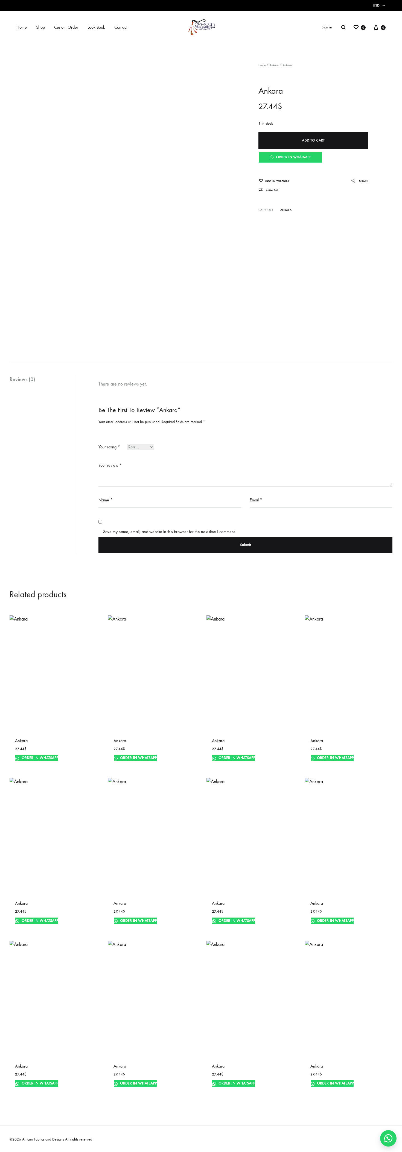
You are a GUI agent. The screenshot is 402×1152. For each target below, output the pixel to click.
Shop (40, 27)
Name (105, 499)
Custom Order (66, 27)
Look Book (96, 27)
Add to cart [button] (26, 927)
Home (21, 27)
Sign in (327, 27)
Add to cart (313, 140)
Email (256, 499)
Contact (120, 27)
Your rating (109, 446)
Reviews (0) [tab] (22, 379)
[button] (268, 190)
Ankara (274, 65)
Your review (110, 465)
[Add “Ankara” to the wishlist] (88, 765)
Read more (123, 764)
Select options (29, 764)
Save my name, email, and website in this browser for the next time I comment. (169, 531)
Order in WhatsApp (293, 157)
